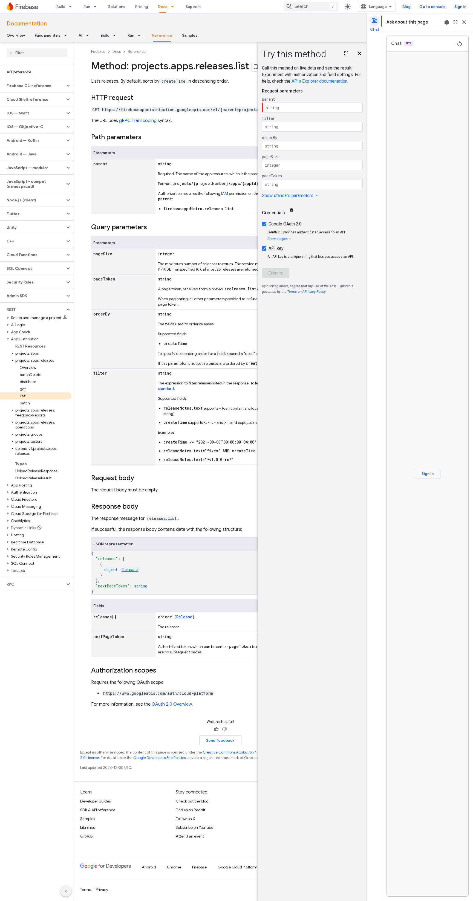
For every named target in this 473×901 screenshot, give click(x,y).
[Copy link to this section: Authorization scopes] (161, 671)
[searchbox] (37, 52)
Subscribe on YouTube (194, 827)
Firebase (98, 51)
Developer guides (95, 801)
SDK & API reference (97, 809)
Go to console (432, 6)
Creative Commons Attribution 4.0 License (238, 752)
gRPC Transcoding (138, 120)
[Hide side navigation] (65, 891)
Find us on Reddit (190, 809)
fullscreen (455, 22)
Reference (162, 35)
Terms (85, 889)
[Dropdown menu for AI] (89, 35)
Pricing (141, 6)
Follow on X (185, 818)
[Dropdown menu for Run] (96, 6)
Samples (190, 35)
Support (193, 6)
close (464, 22)
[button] (32, 85)
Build (60, 6)
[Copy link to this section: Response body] (143, 507)
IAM (224, 193)
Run (86, 6)
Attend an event (190, 836)
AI (80, 35)
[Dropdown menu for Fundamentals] (67, 35)
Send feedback (220, 740)
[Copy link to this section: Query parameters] (152, 227)
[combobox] (311, 6)
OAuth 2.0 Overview (172, 704)
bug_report (446, 22)
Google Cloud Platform (237, 867)
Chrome (174, 867)
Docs (163, 6)
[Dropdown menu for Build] (72, 6)
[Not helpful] (224, 729)
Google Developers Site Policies (159, 757)
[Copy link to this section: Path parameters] (147, 137)
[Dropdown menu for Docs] (174, 6)
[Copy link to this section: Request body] (139, 478)
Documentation (27, 23)
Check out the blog (192, 801)
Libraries (87, 827)
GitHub (86, 836)
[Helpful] (216, 729)
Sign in (460, 6)
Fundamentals (47, 35)
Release (130, 569)
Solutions (116, 6)
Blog (406, 6)
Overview (16, 35)
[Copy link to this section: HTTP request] (138, 98)
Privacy (102, 889)
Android (149, 867)
